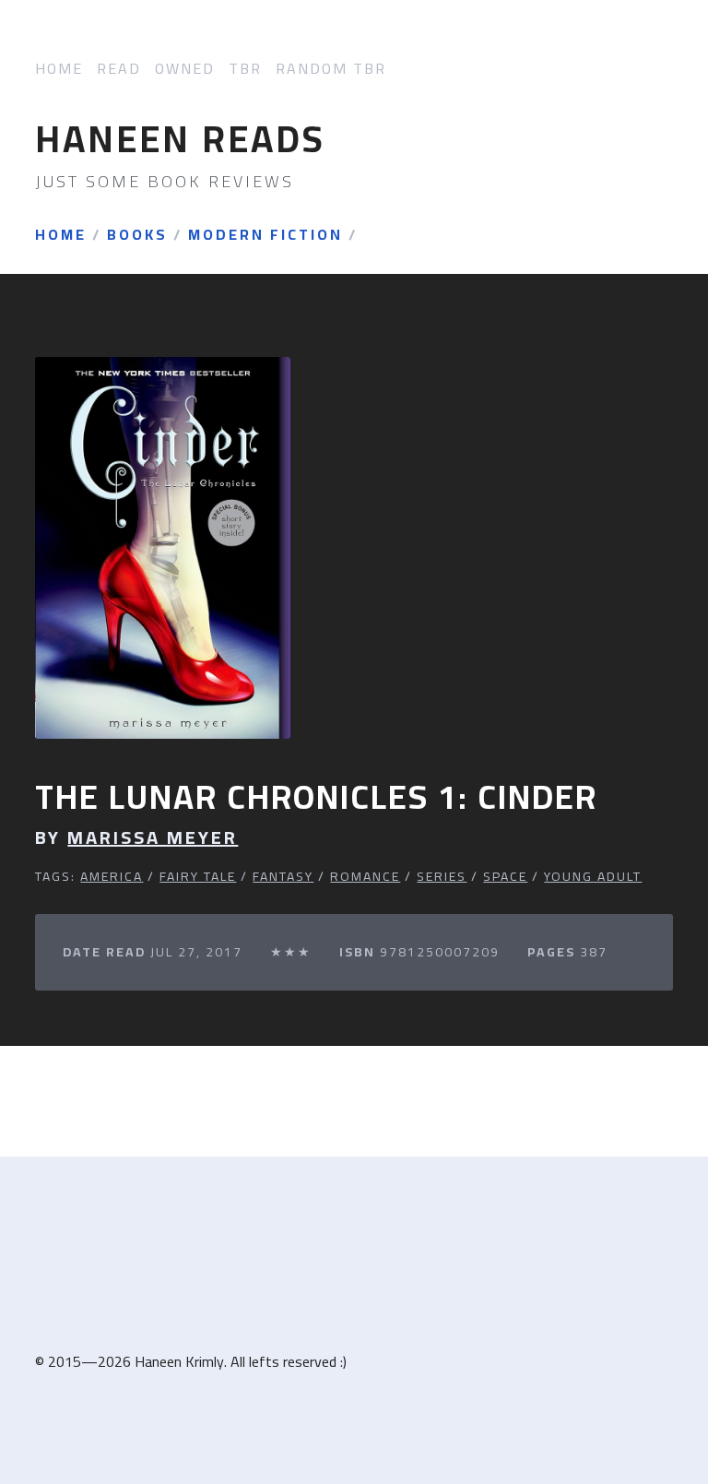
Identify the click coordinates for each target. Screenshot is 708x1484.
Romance (365, 876)
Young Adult (593, 876)
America (111, 876)
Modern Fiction (265, 235)
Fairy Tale (197, 876)
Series (441, 876)
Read (119, 68)
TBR (245, 68)
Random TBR (331, 68)
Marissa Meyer (152, 837)
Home (59, 68)
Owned (185, 68)
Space (505, 876)
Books (137, 235)
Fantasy (283, 876)
